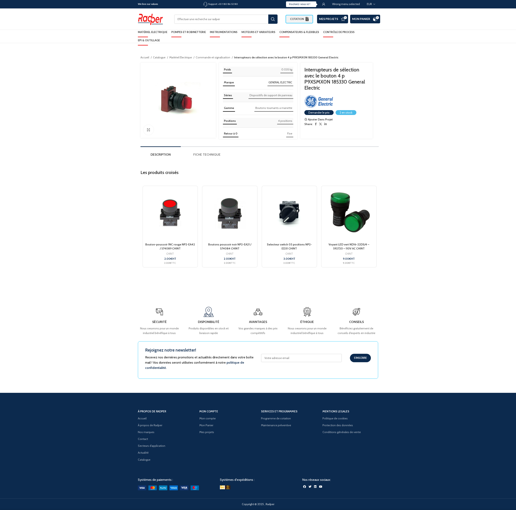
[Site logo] (152, 19)
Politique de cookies (335, 418)
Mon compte (207, 418)
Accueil (145, 57)
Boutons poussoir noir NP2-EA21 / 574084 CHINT (229, 246)
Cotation (297, 19)
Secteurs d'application (151, 446)
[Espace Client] (323, 4)
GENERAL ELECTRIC (280, 82)
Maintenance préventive (276, 425)
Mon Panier (361, 19)
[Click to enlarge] (149, 130)
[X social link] (320, 124)
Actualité (143, 452)
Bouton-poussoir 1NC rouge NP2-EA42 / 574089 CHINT (170, 246)
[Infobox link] (356, 321)
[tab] (160, 155)
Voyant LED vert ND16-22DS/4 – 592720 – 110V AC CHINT (349, 246)
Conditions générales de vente (341, 432)
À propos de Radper (150, 425)
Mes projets (206, 432)
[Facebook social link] (316, 124)
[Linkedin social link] (325, 124)
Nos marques (146, 432)
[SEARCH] (273, 19)
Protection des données (337, 425)
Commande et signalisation (213, 57)
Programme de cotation (276, 418)
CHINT (170, 253)
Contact (143, 439)
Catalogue (159, 57)
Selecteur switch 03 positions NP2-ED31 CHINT (289, 246)
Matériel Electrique (180, 57)
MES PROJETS (328, 19)
